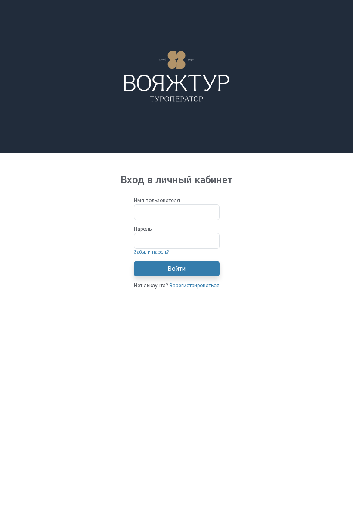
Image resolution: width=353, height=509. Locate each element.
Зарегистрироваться (194, 286)
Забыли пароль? (151, 252)
